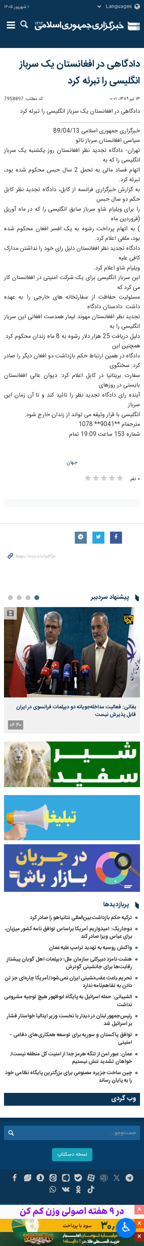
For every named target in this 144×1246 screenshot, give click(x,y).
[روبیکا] (103, 1178)
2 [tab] (28, 597)
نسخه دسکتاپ (72, 1154)
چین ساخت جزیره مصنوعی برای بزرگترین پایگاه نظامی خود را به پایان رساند (68, 1077)
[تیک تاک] (91, 1190)
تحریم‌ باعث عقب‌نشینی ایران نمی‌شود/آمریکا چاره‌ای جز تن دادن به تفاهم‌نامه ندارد (68, 982)
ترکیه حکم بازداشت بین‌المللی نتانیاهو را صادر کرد (81, 917)
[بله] (78, 1178)
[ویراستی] (27, 1178)
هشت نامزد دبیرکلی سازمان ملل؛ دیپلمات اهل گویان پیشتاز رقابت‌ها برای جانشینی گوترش (69, 963)
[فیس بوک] (14, 1178)
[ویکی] (65, 1190)
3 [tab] (19, 597)
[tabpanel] (72, 670)
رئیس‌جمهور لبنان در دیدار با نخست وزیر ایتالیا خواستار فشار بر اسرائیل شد (69, 1020)
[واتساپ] (53, 1190)
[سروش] (40, 1178)
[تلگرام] (129, 1178)
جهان (72, 463)
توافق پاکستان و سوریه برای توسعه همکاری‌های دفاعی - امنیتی (71, 1039)
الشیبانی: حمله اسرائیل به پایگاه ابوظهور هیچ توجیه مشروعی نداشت (68, 1001)
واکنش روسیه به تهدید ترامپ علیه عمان (90, 947)
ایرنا (79, 26)
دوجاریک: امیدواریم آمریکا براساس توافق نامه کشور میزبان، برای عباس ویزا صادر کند (68, 933)
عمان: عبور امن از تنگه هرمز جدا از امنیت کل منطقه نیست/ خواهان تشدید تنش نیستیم (71, 1058)
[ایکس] (116, 1178)
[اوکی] (78, 1190)
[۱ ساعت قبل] (72, 652)
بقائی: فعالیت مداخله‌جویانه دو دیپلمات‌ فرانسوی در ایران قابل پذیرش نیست (76, 711)
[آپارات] (91, 1178)
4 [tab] (10, 597)
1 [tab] (36, 597)
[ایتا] (53, 1178)
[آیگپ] (65, 1178)
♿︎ (126, 1227)
